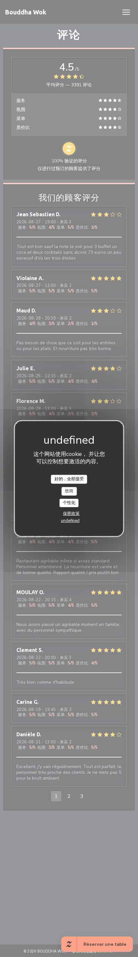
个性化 (69, 503)
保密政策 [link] (71, 514)
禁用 (69, 491)
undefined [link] (70, 521)
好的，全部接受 (69, 479)
